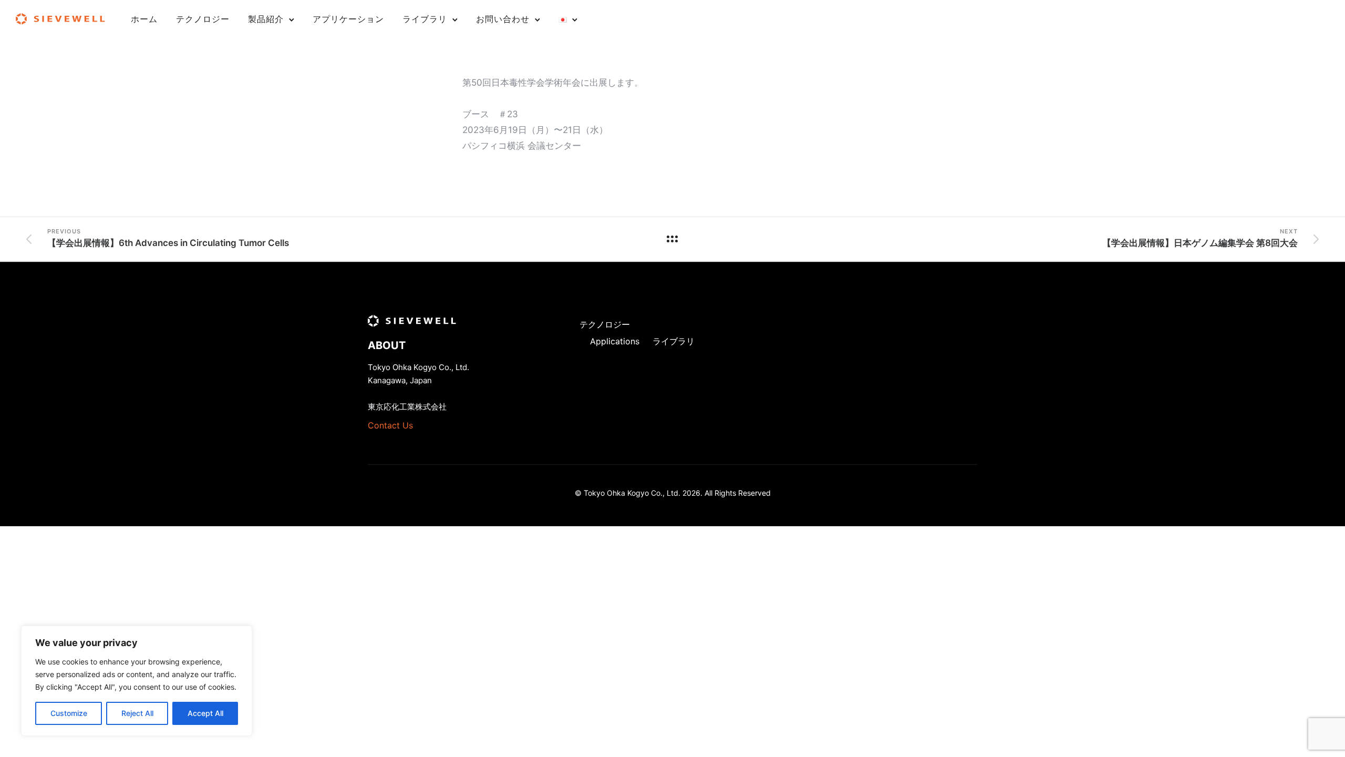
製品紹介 (266, 19)
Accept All (205, 713)
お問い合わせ (503, 19)
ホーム (144, 19)
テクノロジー (203, 19)
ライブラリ (424, 19)
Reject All (137, 713)
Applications (614, 341)
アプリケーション (348, 19)
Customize (68, 713)
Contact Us (390, 425)
